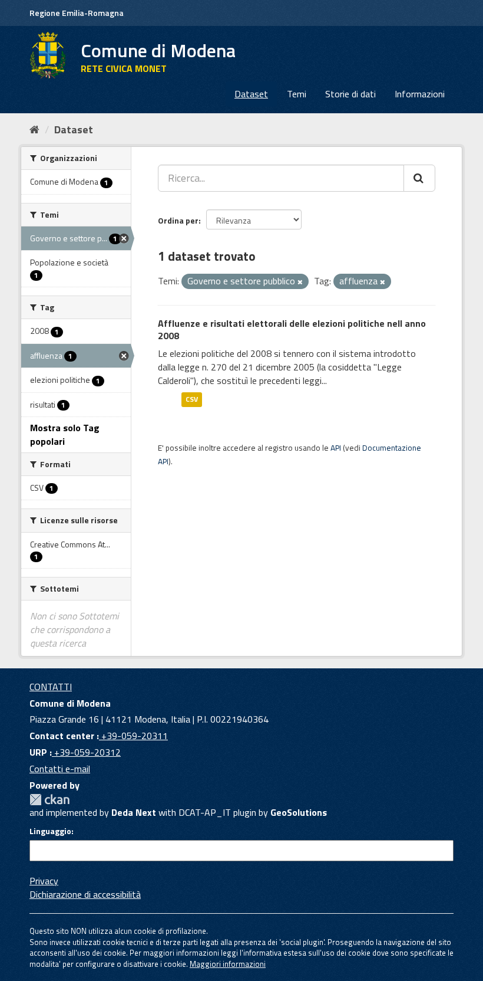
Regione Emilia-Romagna (76, 12)
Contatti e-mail (59, 769)
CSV (192, 399)
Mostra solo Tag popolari (65, 434)
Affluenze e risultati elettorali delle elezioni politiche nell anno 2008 (292, 329)
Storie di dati (350, 94)
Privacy (43, 881)
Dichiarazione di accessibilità (85, 894)
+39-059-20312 (86, 752)
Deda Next (133, 812)
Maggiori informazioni (228, 964)
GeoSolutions (298, 812)
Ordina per (178, 220)
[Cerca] (419, 178)
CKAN (49, 799)
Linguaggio (50, 831)
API (335, 448)
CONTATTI (50, 687)
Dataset (251, 94)
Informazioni (420, 94)
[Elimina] (300, 282)
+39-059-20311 (133, 736)
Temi (296, 94)
